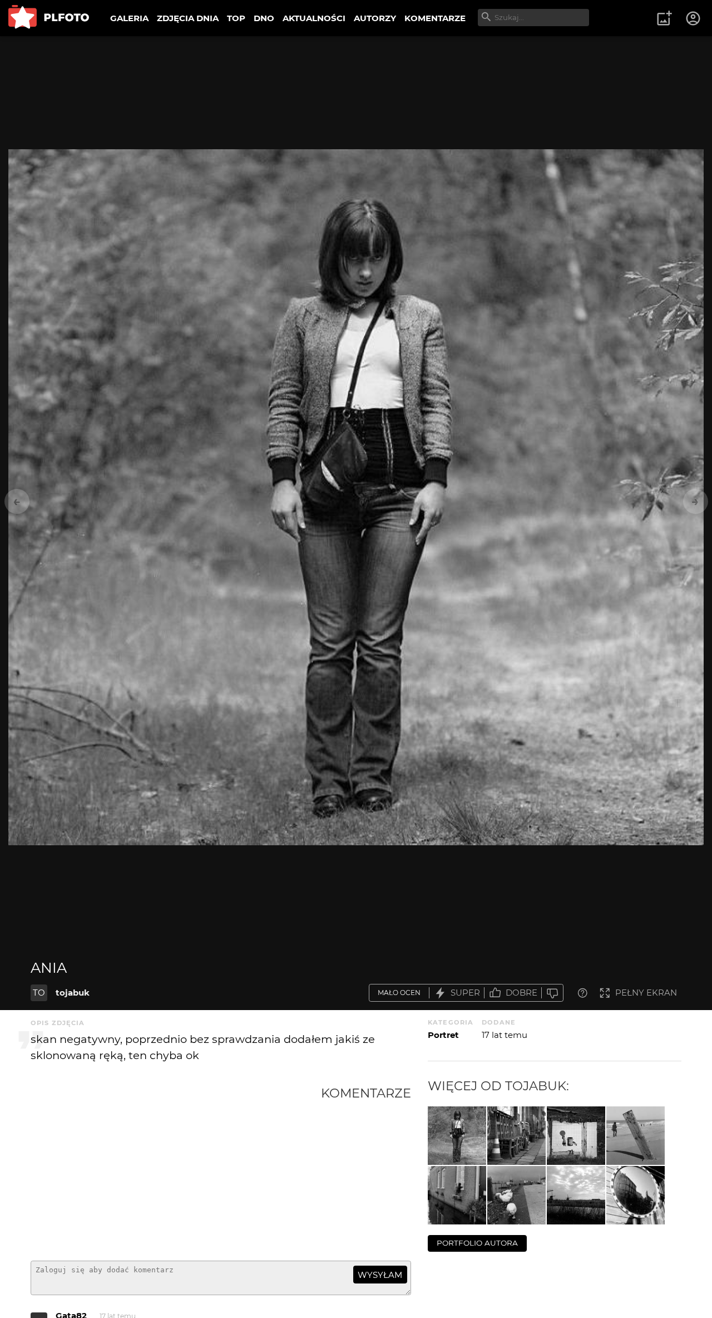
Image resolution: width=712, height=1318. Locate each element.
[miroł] (635, 1195)
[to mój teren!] (516, 1195)
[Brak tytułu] (635, 1135)
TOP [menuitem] (236, 18)
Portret (443, 1035)
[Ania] (457, 1135)
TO (39, 992)
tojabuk (73, 992)
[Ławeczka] (516, 1135)
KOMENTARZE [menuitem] (435, 18)
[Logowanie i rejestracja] (693, 18)
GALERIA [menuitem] (129, 18)
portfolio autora (477, 1242)
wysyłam (380, 1275)
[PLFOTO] (48, 18)
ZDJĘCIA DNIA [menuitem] (188, 18)
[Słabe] (552, 993)
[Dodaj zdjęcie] (664, 18)
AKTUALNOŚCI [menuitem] (314, 18)
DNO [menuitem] (264, 18)
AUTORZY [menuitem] (375, 18)
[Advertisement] (176, 1169)
